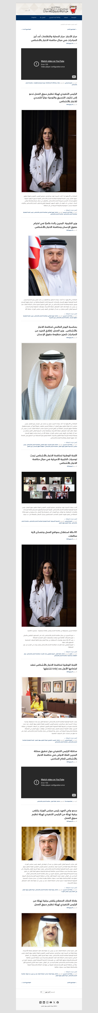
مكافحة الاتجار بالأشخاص (56, 214)
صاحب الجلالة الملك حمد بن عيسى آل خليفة (37, 974)
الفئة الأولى (58, 654)
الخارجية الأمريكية (55, 521)
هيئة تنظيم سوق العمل (65, 523)
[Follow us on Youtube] (50, 1003)
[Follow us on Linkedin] (43, 1003)
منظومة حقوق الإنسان (39, 446)
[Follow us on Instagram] (47, 1003)
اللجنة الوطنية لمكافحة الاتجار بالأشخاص (39, 521)
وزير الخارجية (52, 317)
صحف (66, 17)
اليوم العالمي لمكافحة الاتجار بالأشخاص (44, 212)
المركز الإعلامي (68, 83)
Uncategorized (68, 801)
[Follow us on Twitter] (54, 1003)
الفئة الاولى (53, 801)
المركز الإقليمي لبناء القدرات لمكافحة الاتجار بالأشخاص (41, 654)
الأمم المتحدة (51, 444)
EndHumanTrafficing (51, 83)
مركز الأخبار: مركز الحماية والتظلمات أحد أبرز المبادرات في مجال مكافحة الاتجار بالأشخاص (54, 38)
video (58, 83)
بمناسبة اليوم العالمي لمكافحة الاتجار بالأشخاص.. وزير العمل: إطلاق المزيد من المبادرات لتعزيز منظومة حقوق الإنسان (56, 330)
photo (56, 212)
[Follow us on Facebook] (57, 1003)
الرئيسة (73, 17)
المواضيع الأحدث (26, 29)
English (34, 17)
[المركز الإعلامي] (49, 9)
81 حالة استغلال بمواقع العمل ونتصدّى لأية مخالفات (54, 534)
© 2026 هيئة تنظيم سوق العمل (49, 1006)
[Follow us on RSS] (40, 1003)
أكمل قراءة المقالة (70, 210)
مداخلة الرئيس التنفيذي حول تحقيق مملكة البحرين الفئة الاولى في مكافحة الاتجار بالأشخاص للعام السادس (55, 755)
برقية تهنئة (51, 889)
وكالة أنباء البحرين (54, 17)
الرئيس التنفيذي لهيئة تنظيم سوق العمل (45, 740)
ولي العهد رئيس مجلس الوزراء (69, 891)
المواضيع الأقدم (72, 29)
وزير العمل (30, 446)
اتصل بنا (42, 17)
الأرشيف (53, 992)
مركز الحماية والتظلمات (39, 83)
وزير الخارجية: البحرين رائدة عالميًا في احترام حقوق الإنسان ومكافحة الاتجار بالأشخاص (55, 225)
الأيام (71, 654)
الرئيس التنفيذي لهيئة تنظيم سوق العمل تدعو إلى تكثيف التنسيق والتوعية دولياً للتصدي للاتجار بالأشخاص (53, 97)
